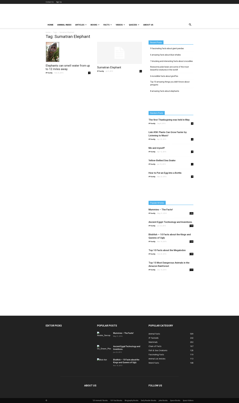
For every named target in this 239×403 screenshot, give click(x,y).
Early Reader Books (148, 400)
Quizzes (133, 24)
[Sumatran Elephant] (119, 53)
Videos (119, 24)
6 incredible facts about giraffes (164, 76)
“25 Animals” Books (100, 400)
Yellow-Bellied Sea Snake (162, 160)
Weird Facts (154, 362)
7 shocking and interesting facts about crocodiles (171, 61)
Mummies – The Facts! (161, 209)
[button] (190, 24)
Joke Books (163, 400)
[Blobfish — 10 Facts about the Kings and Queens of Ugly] (104, 362)
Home (50, 24)
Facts (106, 24)
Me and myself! (157, 148)
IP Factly (49, 73)
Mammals (153, 342)
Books (94, 24)
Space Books (175, 400)
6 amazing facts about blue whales (165, 55)
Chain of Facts (155, 346)
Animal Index (64, 24)
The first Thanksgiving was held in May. (169, 119)
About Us (148, 24)
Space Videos (188, 400)
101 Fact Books (116, 400)
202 (191, 213)
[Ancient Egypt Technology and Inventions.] (104, 349)
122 (191, 241)
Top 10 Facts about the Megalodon (167, 250)
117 (191, 270)
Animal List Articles (157, 358)
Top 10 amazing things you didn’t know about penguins (169, 83)
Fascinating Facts (156, 354)
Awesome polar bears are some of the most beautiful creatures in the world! (169, 68)
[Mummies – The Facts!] (103, 336)
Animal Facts (154, 333)
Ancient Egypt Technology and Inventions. (171, 222)
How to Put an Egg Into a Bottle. (165, 172)
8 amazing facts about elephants (164, 91)
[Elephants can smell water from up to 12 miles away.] (68, 52)
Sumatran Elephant (109, 67)
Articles (79, 24)
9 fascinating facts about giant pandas (167, 48)
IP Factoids (154, 338)
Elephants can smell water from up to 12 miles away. (68, 67)
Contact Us (50, 2)
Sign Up (59, 2)
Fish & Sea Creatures (158, 350)
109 (191, 254)
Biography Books (131, 400)
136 (191, 226)
